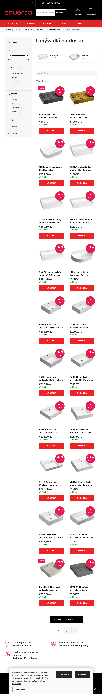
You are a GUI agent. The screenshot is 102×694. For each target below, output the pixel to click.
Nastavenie (20, 689)
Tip (14, 85)
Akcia (15, 77)
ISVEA (15, 104)
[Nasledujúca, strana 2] (66, 630)
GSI (14, 100)
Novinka (16, 81)
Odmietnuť (64, 674)
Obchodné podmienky (13, 3)
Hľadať (60, 12)
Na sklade (17, 73)
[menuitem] (14, 23)
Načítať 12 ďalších (64, 619)
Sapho (15, 112)
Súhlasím (82, 674)
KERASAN (16, 108)
